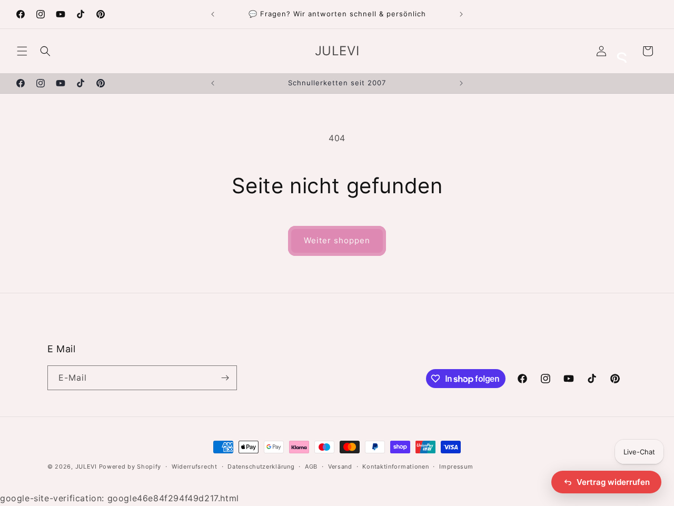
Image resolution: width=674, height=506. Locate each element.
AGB (311, 466)
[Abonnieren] (224, 377)
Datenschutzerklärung (260, 466)
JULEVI (87, 466)
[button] (22, 51)
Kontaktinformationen (395, 466)
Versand (340, 466)
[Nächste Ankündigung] (461, 14)
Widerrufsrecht (194, 466)
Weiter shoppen (337, 240)
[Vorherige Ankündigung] (212, 14)
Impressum (456, 466)
